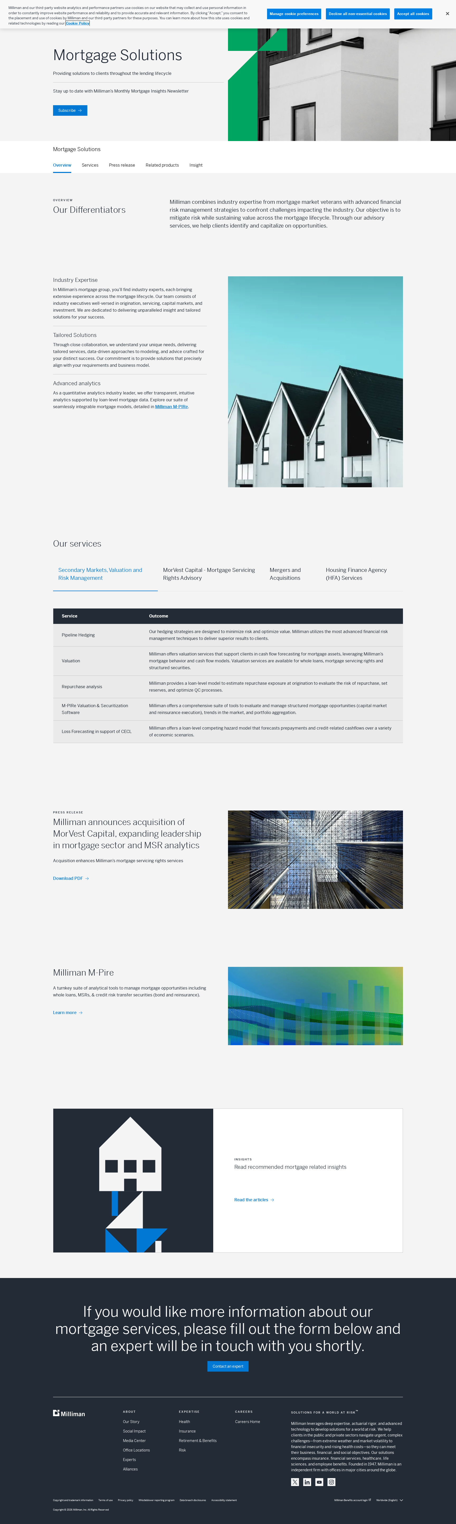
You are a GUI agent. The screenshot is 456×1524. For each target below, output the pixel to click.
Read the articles (251, 1200)
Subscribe (67, 110)
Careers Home (247, 1421)
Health (184, 1421)
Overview (62, 165)
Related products (162, 165)
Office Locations (136, 1450)
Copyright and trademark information (73, 1500)
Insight (196, 165)
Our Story (131, 1421)
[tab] (105, 574)
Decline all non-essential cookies (358, 14)
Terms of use (105, 1500)
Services (90, 165)
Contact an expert (228, 1366)
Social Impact (134, 1431)
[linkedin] (307, 1482)
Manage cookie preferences (294, 14)
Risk (182, 1450)
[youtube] (319, 1482)
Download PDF (68, 878)
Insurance (187, 1431)
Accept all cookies (413, 14)
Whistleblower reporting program (156, 1500)
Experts (129, 1459)
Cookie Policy (77, 23)
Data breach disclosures (193, 1500)
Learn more (65, 1012)
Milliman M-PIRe (171, 406)
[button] (228, 1180)
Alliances (130, 1469)
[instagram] (331, 1482)
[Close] (447, 14)
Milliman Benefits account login (351, 1500)
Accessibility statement (224, 1500)
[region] (228, 14)
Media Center (134, 1440)
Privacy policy (125, 1500)
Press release (122, 165)
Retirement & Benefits (198, 1440)
